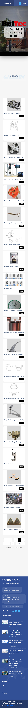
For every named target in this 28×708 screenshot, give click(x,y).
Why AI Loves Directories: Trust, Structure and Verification (16, 652)
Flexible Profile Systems (11, 266)
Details (21, 116)
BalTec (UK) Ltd (14, 29)
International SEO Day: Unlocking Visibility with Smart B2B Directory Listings (15, 674)
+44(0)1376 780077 (14, 606)
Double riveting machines (11, 135)
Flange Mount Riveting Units (12, 244)
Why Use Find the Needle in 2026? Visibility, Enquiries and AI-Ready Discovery (16, 622)
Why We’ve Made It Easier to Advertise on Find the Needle (16, 642)
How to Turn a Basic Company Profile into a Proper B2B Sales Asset (15, 632)
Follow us (5, 693)
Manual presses (9, 464)
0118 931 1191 (15, 33)
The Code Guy (11, 705)
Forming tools (8, 288)
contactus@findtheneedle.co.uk (12, 590)
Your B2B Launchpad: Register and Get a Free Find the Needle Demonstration (15, 662)
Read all (4, 681)
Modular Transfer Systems (12, 507)
